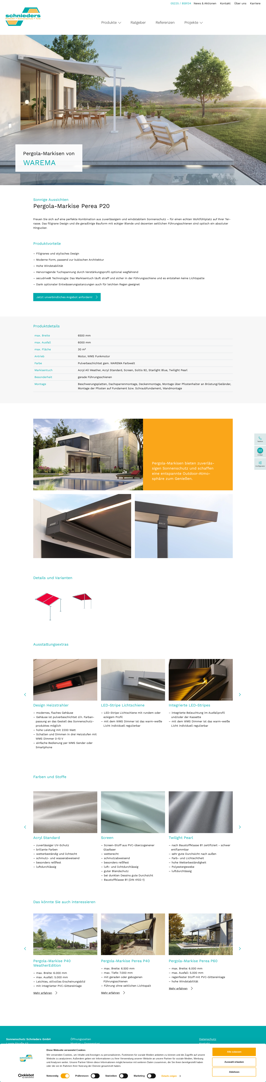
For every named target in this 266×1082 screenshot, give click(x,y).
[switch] (95, 1075)
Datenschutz (207, 1039)
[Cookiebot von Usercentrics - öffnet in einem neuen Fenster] (26, 1076)
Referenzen (165, 22)
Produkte (109, 22)
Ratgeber (138, 22)
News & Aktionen (205, 3)
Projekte (191, 22)
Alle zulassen (234, 1051)
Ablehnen (234, 1072)
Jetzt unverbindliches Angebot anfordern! (64, 297)
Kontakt (225, 3)
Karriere (255, 3)
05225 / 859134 (181, 3)
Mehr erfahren (42, 993)
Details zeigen (169, 1076)
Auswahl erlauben (234, 1062)
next (239, 695)
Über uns (240, 3)
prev (26, 695)
